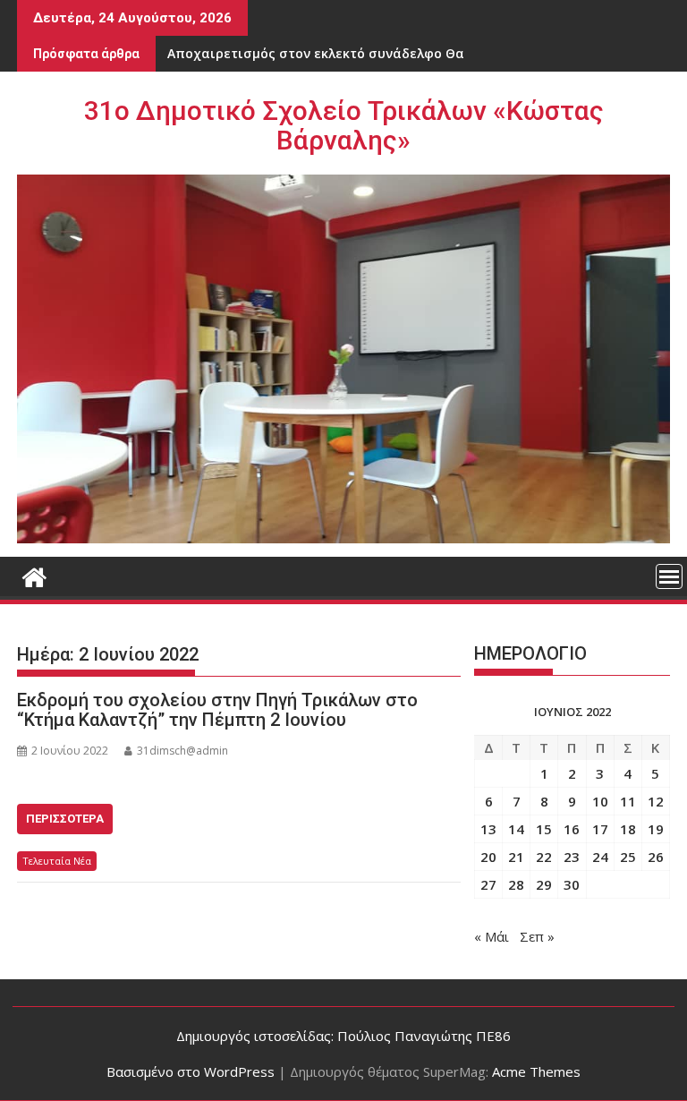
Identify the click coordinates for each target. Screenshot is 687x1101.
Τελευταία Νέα (56, 860)
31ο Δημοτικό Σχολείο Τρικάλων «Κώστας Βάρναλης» (344, 125)
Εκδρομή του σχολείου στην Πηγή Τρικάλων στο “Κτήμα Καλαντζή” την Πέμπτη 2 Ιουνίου (217, 709)
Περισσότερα (65, 818)
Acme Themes (536, 1071)
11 (628, 801)
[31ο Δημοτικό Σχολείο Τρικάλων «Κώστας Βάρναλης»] (34, 575)
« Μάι (491, 936)
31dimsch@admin (182, 750)
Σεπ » (537, 936)
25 (628, 857)
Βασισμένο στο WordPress (190, 1071)
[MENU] (669, 576)
